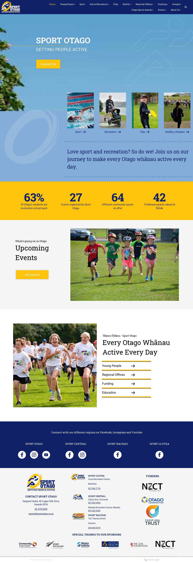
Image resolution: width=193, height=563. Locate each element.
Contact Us (48, 64)
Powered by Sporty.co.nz (41, 560)
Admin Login (153, 560)
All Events (32, 274)
